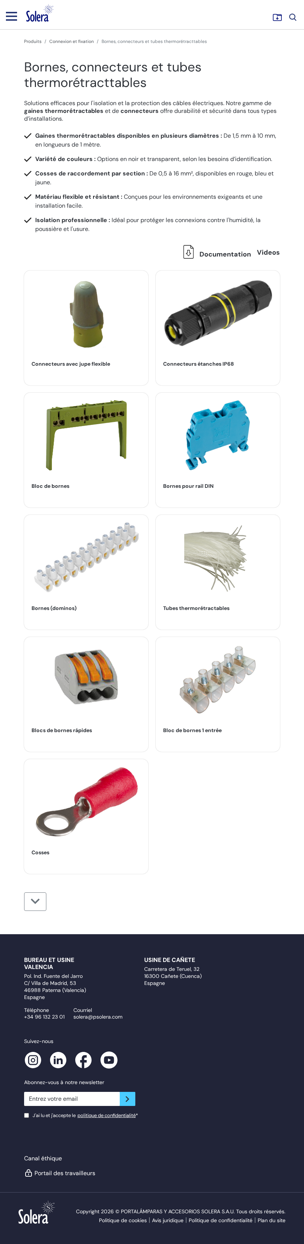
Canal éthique (43, 1158)
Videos (268, 252)
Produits (33, 41)
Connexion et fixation (71, 41)
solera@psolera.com (97, 1016)
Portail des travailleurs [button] (64, 1173)
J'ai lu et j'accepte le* (85, 1115)
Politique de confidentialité (220, 1220)
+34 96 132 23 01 (44, 1016)
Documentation (224, 254)
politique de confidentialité (106, 1115)
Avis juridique (168, 1220)
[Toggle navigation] (11, 16)
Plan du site (271, 1220)
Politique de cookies (123, 1220)
